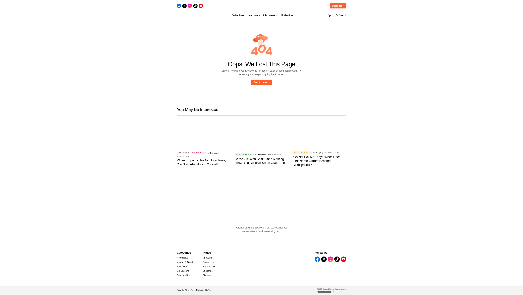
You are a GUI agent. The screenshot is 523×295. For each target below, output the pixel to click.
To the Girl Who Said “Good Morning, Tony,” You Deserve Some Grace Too (260, 161)
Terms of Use (209, 266)
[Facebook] (179, 6)
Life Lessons (183, 153)
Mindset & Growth (243, 154)
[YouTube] (201, 6)
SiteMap (207, 275)
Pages (207, 252)
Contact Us (208, 262)
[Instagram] (190, 6)
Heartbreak (182, 258)
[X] (184, 6)
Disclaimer (200, 290)
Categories (184, 252)
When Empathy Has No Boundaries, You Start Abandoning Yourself (201, 162)
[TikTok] (195, 6)
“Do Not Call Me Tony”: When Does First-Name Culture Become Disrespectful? (316, 161)
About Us (207, 258)
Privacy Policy (190, 290)
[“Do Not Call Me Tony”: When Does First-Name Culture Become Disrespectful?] (319, 134)
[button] (178, 15)
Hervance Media (324, 292)
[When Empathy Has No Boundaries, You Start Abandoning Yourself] (203, 134)
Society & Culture (302, 152)
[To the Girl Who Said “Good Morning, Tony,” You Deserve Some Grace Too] (261, 134)
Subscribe (208, 271)
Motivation (182, 266)
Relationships (198, 153)
